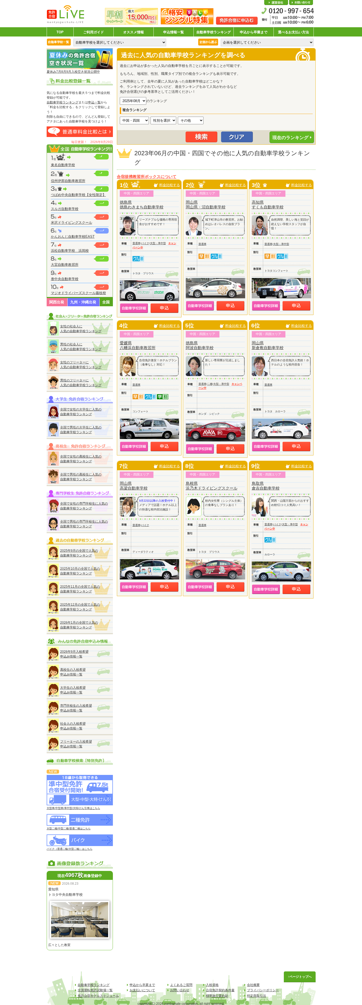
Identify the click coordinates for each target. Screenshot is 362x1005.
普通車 (136, 243)
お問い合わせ (301, 2)
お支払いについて (142, 990)
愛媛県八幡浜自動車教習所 (138, 345)
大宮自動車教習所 (64, 265)
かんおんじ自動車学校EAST (73, 237)
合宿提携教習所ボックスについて (146, 177)
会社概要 (276, 2)
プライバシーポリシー (263, 990)
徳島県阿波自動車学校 (200, 345)
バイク (145, 243)
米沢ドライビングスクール (71, 223)
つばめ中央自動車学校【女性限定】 (78, 195)
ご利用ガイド (93, 32)
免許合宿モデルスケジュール (98, 996)
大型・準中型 (158, 243)
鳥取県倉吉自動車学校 (266, 485)
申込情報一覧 (173, 32)
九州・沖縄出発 (83, 302)
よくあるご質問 (181, 985)
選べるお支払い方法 (293, 32)
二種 (210, 383)
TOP (60, 32)
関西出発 (56, 302)
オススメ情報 (133, 32)
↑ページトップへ (300, 977)
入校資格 (212, 985)
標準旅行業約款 (217, 996)
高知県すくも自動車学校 (268, 204)
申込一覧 (94, 102)
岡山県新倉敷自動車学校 (268, 345)
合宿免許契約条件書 (220, 990)
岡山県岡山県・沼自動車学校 (206, 204)
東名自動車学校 (63, 165)
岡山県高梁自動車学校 (134, 485)
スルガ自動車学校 (64, 209)
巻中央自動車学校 (64, 279)
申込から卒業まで (253, 32)
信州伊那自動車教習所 (68, 181)
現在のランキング (290, 137)
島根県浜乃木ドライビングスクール (211, 485)
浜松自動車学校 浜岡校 (70, 251)
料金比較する (169, 185)
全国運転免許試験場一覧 (95, 990)
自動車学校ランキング (213, 32)
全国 (106, 302)
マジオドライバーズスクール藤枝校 (78, 293)
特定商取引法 (256, 996)
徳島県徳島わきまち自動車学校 (142, 204)
